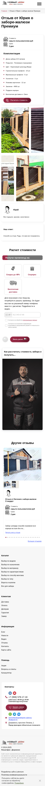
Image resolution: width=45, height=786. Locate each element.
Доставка (5, 602)
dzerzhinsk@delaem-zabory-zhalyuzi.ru (20, 719)
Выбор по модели (8, 561)
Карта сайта (6, 650)
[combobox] (8, 314)
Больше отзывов (35, 541)
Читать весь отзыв (12, 532)
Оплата (4, 605)
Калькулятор (6, 673)
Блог (3, 632)
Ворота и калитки (8, 582)
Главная (4, 11)
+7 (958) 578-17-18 (18, 697)
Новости (4, 635)
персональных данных (30, 320)
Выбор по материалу (9, 568)
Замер (4, 616)
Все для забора (7, 586)
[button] (5, 537)
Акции (3, 666)
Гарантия (5, 613)
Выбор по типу (7, 579)
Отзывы (4, 643)
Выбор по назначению (10, 564)
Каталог (5, 555)
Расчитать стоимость (18, 100)
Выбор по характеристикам (12, 572)
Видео (3, 639)
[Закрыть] (40, 780)
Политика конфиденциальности (14, 775)
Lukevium (20, 772)
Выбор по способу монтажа (12, 575)
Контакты (5, 646)
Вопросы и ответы (8, 669)
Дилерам (5, 609)
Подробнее (19, 783)
